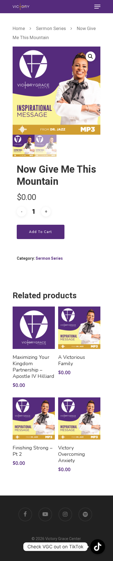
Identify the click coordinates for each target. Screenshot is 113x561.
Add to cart (40, 232)
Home (19, 28)
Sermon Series (51, 28)
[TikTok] (97, 546)
